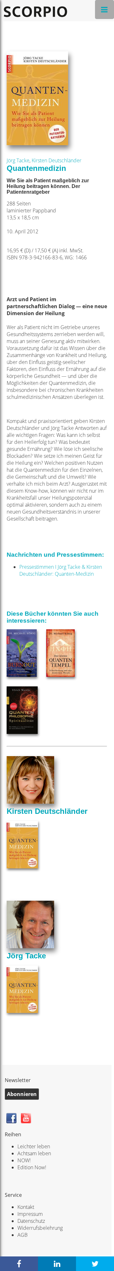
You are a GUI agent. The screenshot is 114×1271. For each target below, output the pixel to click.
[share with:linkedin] (57, 1263)
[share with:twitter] (95, 1263)
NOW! (24, 1160)
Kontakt (25, 1206)
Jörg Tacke (18, 160)
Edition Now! (31, 1167)
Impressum (30, 1213)
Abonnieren (22, 1094)
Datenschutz (31, 1220)
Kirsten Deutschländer (56, 160)
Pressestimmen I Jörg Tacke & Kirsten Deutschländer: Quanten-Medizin (60, 570)
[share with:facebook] (19, 1263)
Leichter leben (33, 1146)
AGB (22, 1234)
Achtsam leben (34, 1153)
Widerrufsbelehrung (40, 1227)
